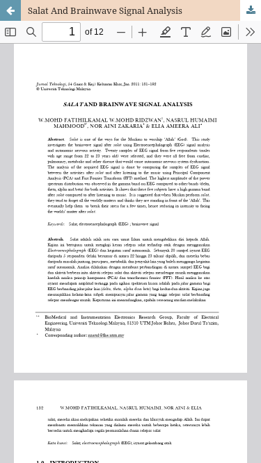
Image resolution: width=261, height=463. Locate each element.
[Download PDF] (250, 10)
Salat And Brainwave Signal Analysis (105, 10)
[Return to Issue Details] (10, 10)
